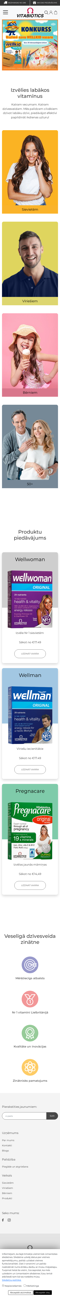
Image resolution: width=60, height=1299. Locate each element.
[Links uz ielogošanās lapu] (51, 12)
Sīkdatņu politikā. (11, 1280)
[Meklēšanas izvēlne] (46, 12)
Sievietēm (30, 209)
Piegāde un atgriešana (15, 1166)
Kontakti (7, 1145)
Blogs (5, 1150)
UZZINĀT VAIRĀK (30, 653)
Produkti (7, 1198)
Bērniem (30, 393)
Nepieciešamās (13, 1285)
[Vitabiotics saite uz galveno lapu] (25, 12)
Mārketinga (32, 1285)
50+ (30, 484)
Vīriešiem (30, 301)
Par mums (8, 1140)
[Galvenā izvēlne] (5, 12)
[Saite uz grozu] (55, 12)
